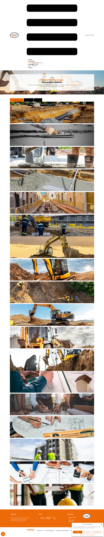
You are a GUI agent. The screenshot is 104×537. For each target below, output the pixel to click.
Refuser (87, 532)
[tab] (17, 100)
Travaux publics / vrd (37, 62)
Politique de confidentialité (91, 534)
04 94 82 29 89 (90, 35)
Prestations (43, 518)
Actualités (31, 64)
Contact (30, 67)
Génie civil (34, 65)
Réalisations (48, 517)
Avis (53, 517)
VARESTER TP (40, 530)
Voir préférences (97, 532)
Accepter (78, 532)
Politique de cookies (82, 534)
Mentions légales (49, 530)
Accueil (42, 517)
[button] (101, 524)
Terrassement (35, 64)
